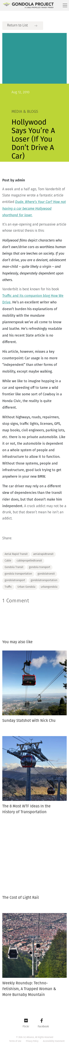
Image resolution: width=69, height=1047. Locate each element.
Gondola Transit (14, 567)
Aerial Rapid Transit (16, 554)
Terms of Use (15, 1041)
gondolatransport (15, 580)
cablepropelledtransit (29, 560)
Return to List (17, 25)
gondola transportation (18, 573)
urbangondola (49, 587)
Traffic (8, 587)
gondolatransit (46, 573)
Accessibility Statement (54, 1041)
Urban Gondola (26, 587)
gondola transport (39, 567)
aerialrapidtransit (43, 554)
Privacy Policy (32, 1041)
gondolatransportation (44, 580)
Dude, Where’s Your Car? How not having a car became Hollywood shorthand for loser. (34, 208)
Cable (8, 560)
